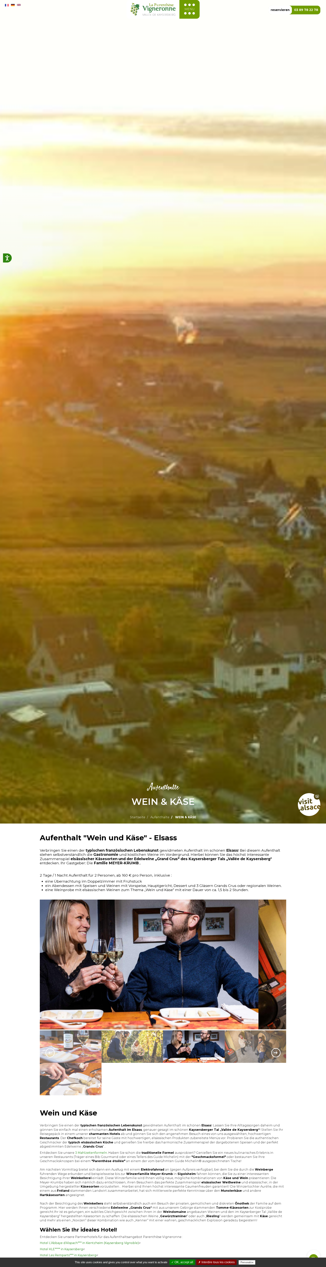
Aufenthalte (159, 817)
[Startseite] (153, 9)
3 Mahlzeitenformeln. (91, 1153)
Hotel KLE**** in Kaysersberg (61, 1249)
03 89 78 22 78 (306, 10)
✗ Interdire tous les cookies (216, 1262)
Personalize (247, 1262)
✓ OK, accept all (182, 1262)
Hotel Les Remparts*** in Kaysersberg (68, 1255)
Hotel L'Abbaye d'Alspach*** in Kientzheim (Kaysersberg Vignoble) (89, 1243)
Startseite (137, 817)
